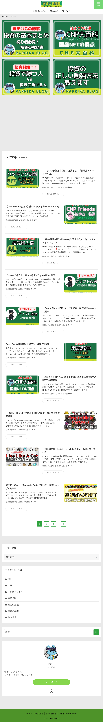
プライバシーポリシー (68, 714)
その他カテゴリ (15, 592)
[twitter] (51, 691)
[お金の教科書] (51, 4)
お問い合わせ (51, 714)
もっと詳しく (51, 682)
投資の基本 (13, 611)
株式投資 (12, 617)
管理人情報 (38, 714)
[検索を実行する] (96, 632)
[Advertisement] (51, 123)
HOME (29, 714)
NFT (10, 585)
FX (9, 579)
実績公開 (12, 598)
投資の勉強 (13, 605)
